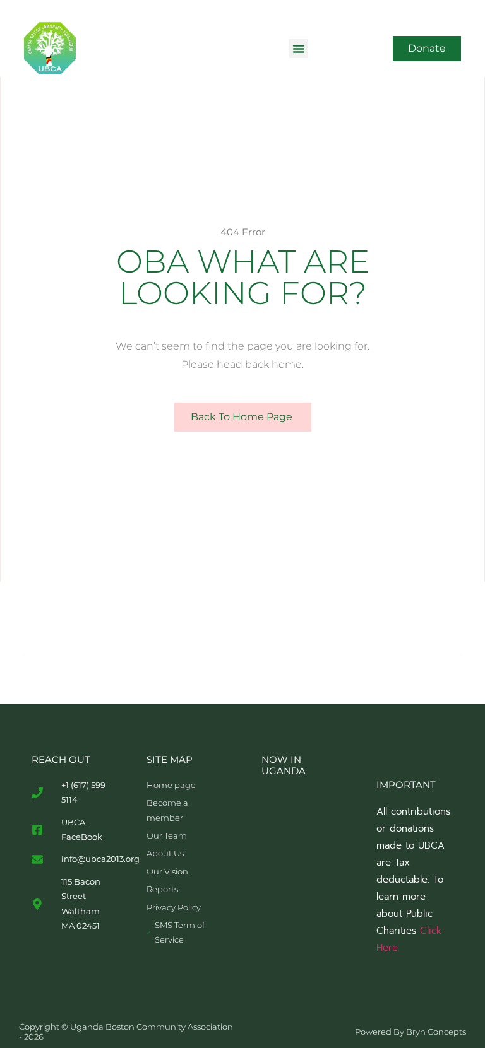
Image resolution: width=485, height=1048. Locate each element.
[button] (298, 48)
